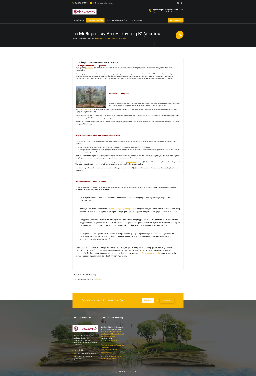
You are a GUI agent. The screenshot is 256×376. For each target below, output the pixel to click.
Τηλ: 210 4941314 (81, 3)
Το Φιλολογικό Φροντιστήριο (116, 20)
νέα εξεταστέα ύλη (83, 109)
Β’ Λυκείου (89, 68)
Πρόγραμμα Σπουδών (95, 20)
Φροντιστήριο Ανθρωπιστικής (165, 10)
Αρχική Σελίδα (79, 20)
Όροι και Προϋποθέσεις (109, 350)
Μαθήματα (148, 300)
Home (74, 38)
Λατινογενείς (131, 162)
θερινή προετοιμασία (151, 253)
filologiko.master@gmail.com (103, 3)
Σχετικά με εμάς (136, 20)
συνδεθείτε (97, 279)
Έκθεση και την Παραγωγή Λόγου (121, 209)
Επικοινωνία (177, 20)
